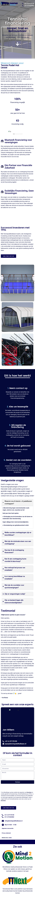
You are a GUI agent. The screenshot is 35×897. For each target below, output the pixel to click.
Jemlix (10, 837)
